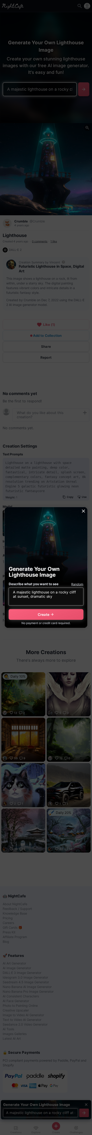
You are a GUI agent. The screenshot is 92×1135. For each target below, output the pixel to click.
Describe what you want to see (34, 584)
